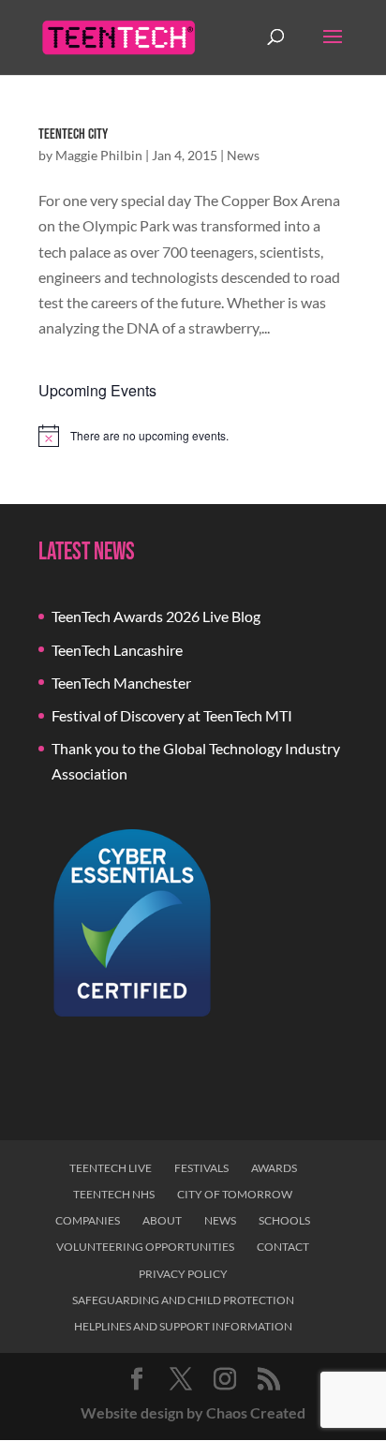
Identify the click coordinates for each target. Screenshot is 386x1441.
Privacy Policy (183, 1274)
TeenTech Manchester (121, 682)
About (162, 1220)
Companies (87, 1220)
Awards (274, 1168)
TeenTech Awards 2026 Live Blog (156, 616)
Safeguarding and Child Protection (183, 1300)
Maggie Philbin (98, 155)
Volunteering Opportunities (145, 1247)
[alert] (193, 435)
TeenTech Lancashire (117, 650)
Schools (284, 1220)
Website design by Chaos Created (193, 1412)
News (243, 155)
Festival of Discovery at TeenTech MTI (172, 715)
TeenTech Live (110, 1168)
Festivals (201, 1168)
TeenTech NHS (114, 1194)
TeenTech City (73, 134)
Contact (283, 1247)
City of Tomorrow (234, 1194)
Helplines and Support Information (183, 1326)
